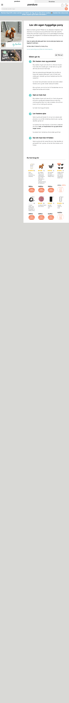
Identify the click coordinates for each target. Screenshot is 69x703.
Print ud (60, 55)
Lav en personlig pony (33, 49)
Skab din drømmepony (46, 49)
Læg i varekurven (32, 190)
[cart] (66, 5)
